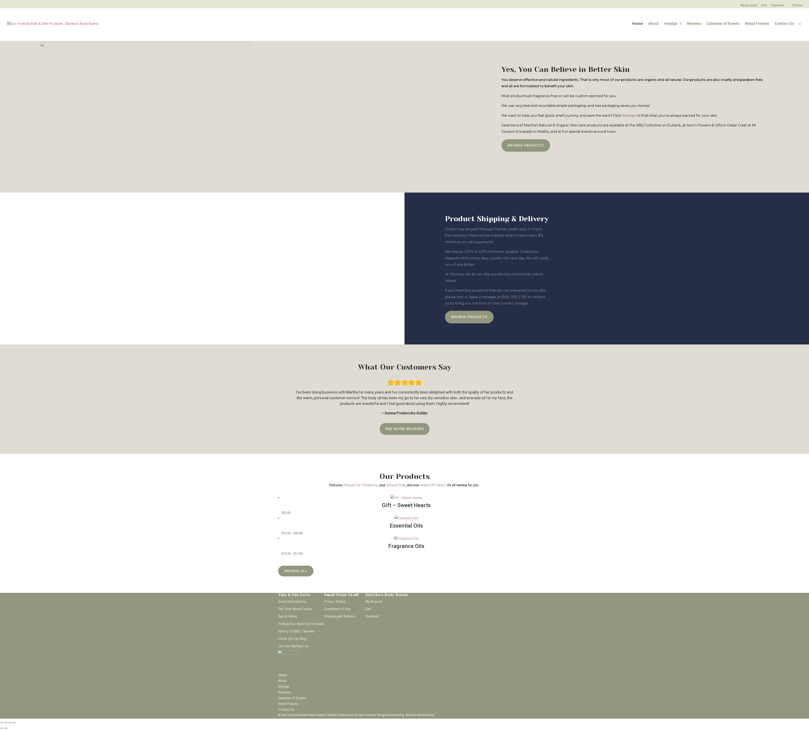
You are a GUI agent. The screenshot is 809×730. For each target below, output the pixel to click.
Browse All (295, 571)
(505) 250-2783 (514, 297)
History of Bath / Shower (296, 631)
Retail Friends (757, 24)
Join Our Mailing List (293, 646)
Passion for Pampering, (361, 485)
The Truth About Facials (295, 609)
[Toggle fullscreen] (6, 722)
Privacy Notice (335, 602)
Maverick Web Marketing (420, 715)
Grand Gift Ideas (432, 485)
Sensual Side (396, 485)
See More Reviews (404, 429)
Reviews (694, 24)
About (653, 24)
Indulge (670, 24)
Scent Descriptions (292, 602)
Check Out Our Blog (292, 639)
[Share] (10, 722)
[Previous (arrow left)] (1, 728)
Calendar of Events (723, 24)
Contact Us (784, 24)
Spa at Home (287, 616)
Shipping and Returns (339, 616)
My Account (749, 5)
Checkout (777, 5)
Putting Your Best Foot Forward (301, 624)
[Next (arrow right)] (6, 728)
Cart (764, 5)
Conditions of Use (337, 609)
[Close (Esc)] (14, 722)
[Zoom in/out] (1, 722)
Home (637, 24)
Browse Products (526, 145)
